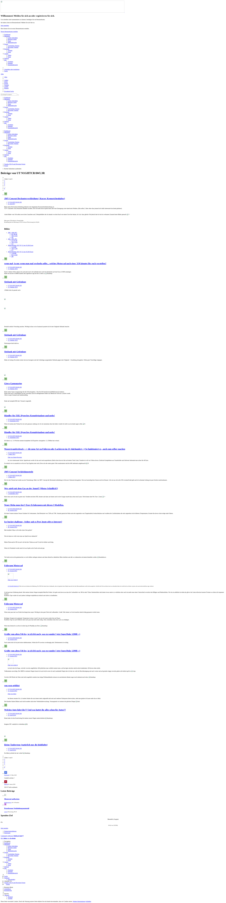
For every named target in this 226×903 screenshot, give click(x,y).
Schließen (88, 901)
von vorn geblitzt (12, 685)
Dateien (6, 88)
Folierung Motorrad (13, 565)
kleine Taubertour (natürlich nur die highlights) (25, 745)
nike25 (6, 811)
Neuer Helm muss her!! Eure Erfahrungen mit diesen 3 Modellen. (34, 505)
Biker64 (6, 784)
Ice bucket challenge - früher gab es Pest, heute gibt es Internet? (33, 522)
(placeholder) (11, 879)
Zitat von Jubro (12, 694)
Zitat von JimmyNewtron (15, 457)
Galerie (6, 86)
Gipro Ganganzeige (13, 383)
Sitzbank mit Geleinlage (15, 282)
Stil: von (8, 838)
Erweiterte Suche (9, 91)
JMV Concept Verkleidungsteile (18, 472)
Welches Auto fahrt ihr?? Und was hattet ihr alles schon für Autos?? (35, 710)
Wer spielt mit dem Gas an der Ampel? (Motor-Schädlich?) (31, 488)
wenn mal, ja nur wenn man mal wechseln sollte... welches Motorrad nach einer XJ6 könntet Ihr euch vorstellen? (55, 263)
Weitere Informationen (79, 901)
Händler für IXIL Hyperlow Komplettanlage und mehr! (29, 415)
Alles (2, 74)
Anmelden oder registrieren (11, 69)
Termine (6, 85)
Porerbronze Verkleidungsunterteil (16, 808)
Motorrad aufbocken (11, 799)
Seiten (6, 82)
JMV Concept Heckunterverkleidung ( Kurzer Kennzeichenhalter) (34, 198)
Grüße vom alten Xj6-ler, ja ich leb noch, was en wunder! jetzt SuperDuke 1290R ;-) (42, 634)
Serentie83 (6, 775)
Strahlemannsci (8, 802)
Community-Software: (12, 836)
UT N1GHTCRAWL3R (15, 202)
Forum (6, 83)
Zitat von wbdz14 (13, 665)
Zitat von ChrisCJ (13, 580)
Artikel (6, 80)
